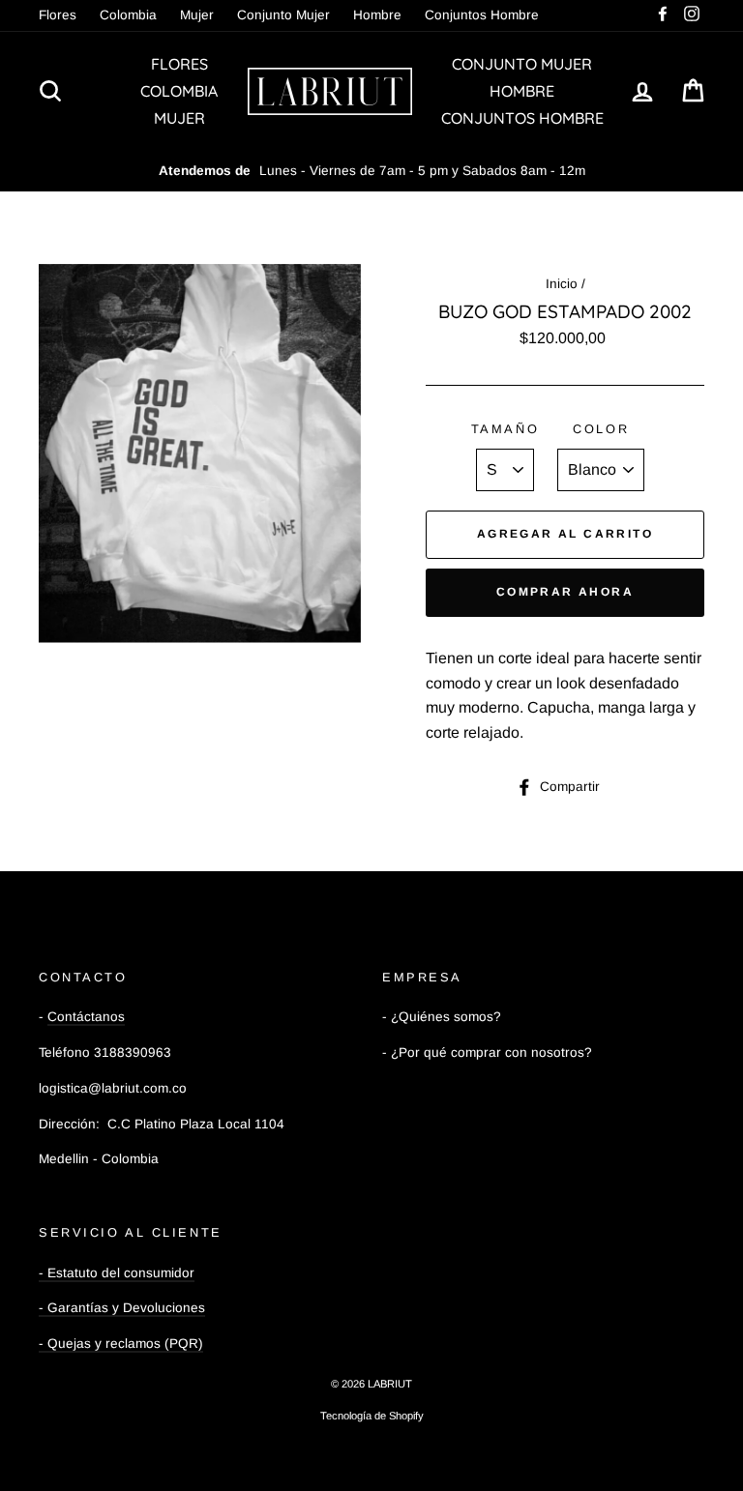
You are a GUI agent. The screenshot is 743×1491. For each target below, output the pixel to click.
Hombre (377, 15)
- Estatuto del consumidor (116, 1273)
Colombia (128, 15)
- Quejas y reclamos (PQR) (121, 1343)
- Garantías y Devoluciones (122, 1308)
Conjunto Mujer (283, 15)
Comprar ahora (565, 592)
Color (601, 429)
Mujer (197, 15)
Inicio (562, 284)
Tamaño (505, 429)
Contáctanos (86, 1016)
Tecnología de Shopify (372, 1415)
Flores (57, 15)
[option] (371, 171)
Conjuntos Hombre (482, 15)
